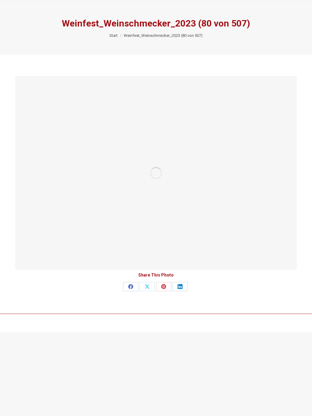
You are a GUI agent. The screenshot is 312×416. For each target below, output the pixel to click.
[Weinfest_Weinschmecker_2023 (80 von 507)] (156, 173)
